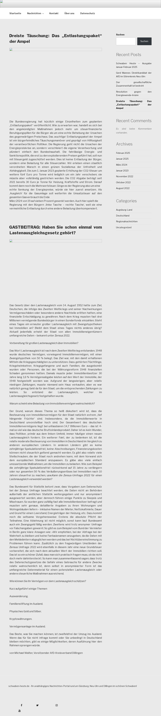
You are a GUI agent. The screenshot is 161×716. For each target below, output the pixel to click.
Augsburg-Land (124, 209)
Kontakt (53, 13)
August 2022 (123, 188)
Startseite (15, 13)
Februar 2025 (123, 153)
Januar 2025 (122, 158)
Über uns (69, 13)
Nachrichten (34, 13)
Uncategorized (123, 227)
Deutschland (122, 215)
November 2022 (124, 176)
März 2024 (121, 164)
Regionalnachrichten (127, 221)
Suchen (120, 34)
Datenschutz (87, 13)
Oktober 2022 (123, 182)
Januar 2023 (122, 170)
